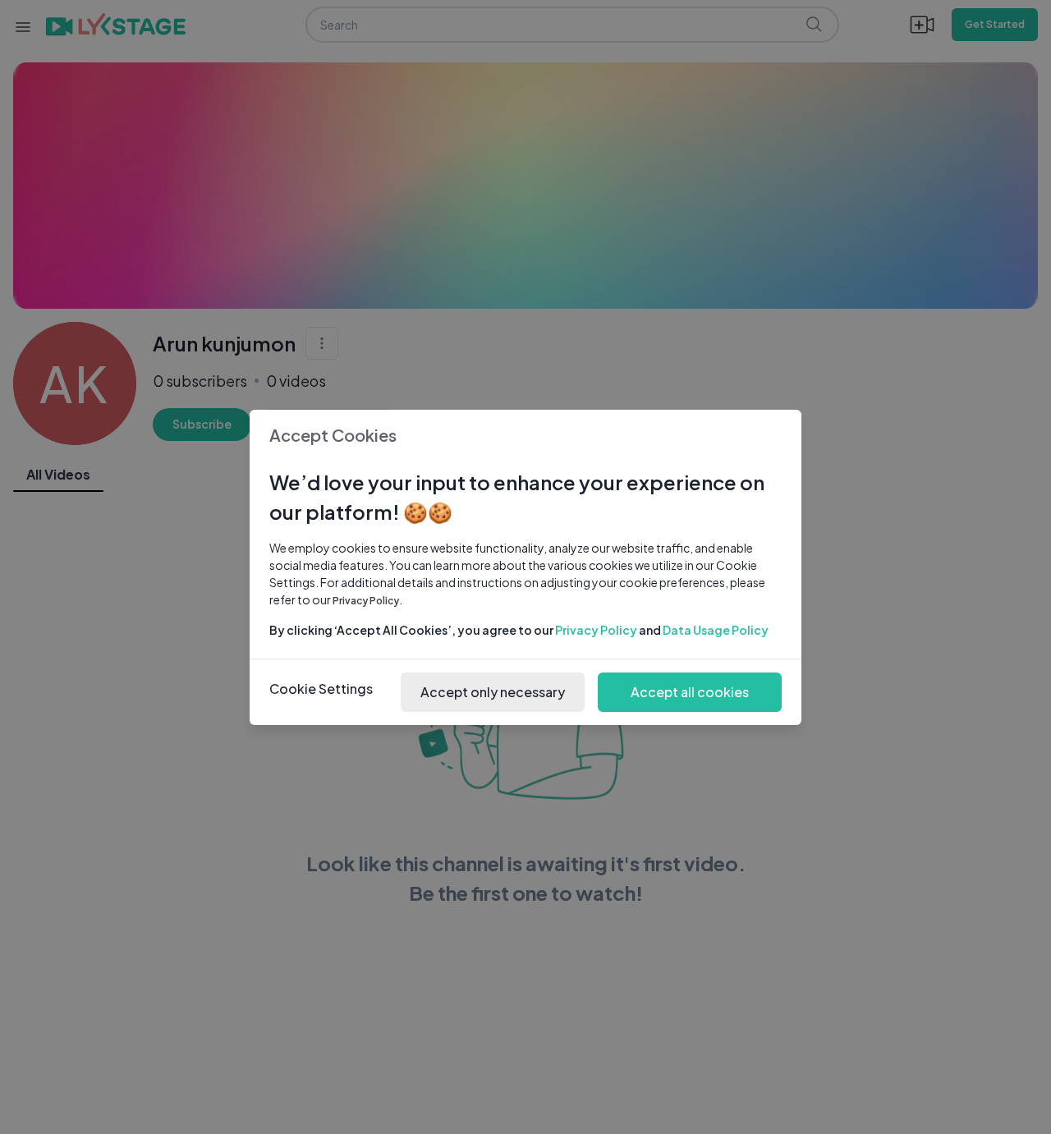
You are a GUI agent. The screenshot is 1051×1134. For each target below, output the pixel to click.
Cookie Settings (321, 688)
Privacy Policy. (368, 601)
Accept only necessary (492, 691)
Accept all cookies (690, 691)
